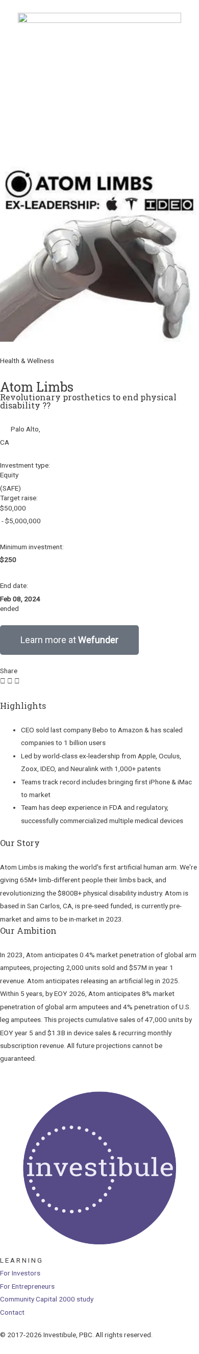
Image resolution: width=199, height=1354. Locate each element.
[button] (3, 681)
